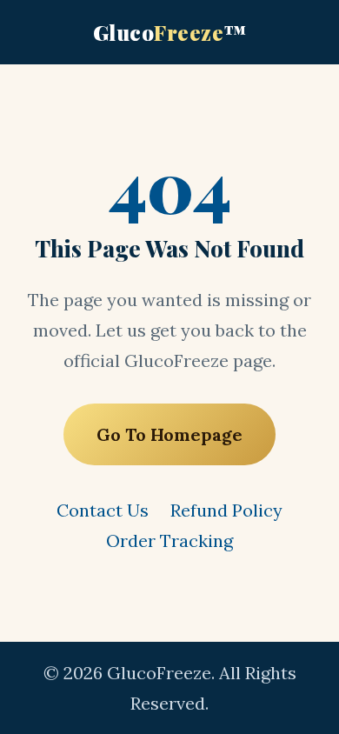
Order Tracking (169, 540)
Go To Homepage (169, 434)
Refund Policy (226, 510)
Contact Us (102, 510)
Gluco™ (170, 32)
